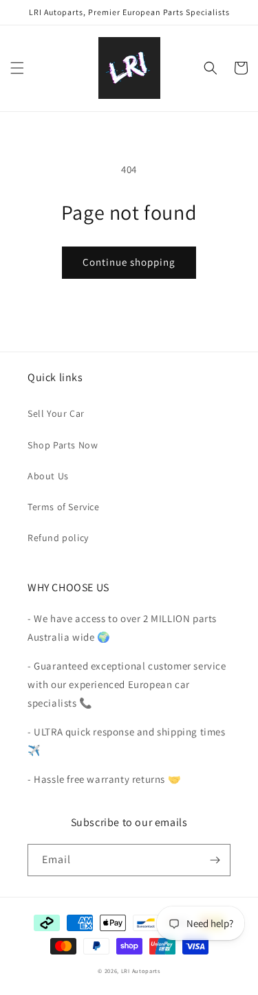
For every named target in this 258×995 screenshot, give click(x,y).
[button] (17, 68)
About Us (48, 476)
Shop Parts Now (63, 445)
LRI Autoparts (140, 970)
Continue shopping (129, 261)
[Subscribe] (215, 860)
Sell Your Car (56, 413)
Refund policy (58, 537)
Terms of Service (64, 507)
